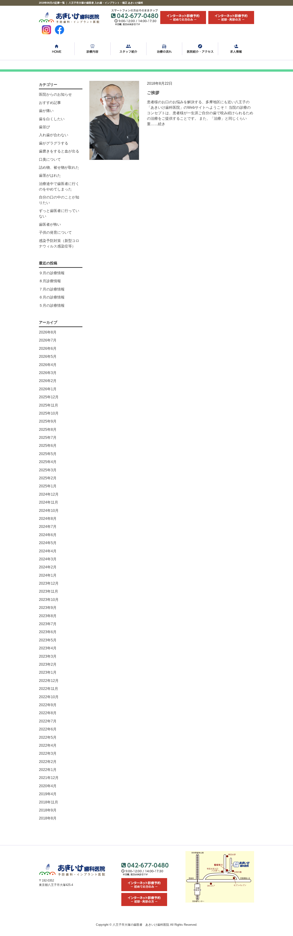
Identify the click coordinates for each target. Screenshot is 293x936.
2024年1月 (48, 575)
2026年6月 (48, 348)
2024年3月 (48, 559)
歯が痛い (46, 111)
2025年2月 (48, 478)
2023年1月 (48, 672)
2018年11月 (48, 802)
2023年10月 (49, 600)
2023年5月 (48, 640)
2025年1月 (48, 486)
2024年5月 (48, 543)
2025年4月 (48, 462)
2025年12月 (49, 397)
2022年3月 (48, 753)
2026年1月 (48, 389)
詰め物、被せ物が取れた (59, 167)
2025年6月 (48, 446)
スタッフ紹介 (128, 49)
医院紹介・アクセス (200, 49)
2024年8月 (48, 519)
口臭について (50, 159)
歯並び (44, 127)
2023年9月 (48, 608)
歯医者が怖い (50, 224)
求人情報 (236, 49)
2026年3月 (48, 373)
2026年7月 (48, 340)
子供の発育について (55, 232)
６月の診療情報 (52, 297)
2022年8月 (48, 713)
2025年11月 (48, 405)
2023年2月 (48, 664)
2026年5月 (48, 356)
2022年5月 (48, 737)
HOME (57, 49)
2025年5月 (48, 454)
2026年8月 (48, 332)
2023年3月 (48, 656)
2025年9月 (48, 421)
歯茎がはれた (50, 175)
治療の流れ (164, 49)
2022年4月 (48, 745)
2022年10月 (49, 697)
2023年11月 (48, 591)
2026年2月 (48, 381)
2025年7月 (48, 438)
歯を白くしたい (52, 119)
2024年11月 (48, 502)
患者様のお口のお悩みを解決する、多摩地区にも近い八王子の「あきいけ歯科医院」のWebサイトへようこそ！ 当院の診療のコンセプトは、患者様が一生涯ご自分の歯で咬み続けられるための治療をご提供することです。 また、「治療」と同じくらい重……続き (200, 113)
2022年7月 (48, 721)
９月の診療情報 (52, 273)
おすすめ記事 (50, 103)
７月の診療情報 (52, 289)
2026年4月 (48, 365)
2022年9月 (48, 705)
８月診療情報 (50, 281)
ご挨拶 (153, 92)
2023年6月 (48, 632)
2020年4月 (48, 786)
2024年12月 (49, 494)
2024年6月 (48, 535)
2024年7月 (48, 527)
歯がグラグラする (53, 143)
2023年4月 (48, 648)
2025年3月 (48, 470)
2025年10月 (49, 413)
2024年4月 (48, 551)
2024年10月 (49, 511)
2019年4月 (48, 794)
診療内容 (93, 49)
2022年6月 (48, 729)
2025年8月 (48, 429)
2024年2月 (48, 567)
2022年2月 (48, 762)
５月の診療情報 (52, 305)
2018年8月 (48, 818)
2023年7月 (48, 624)
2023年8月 (48, 616)
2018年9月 (48, 810)
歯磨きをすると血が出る (59, 151)
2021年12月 (49, 778)
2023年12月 (49, 583)
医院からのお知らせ (55, 94)
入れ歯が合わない (53, 135)
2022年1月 (48, 770)
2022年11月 (48, 689)
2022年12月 (49, 681)
